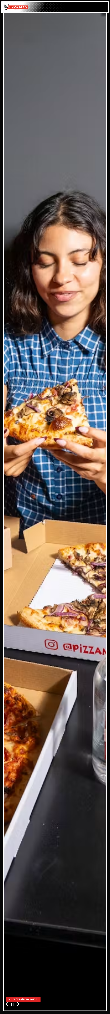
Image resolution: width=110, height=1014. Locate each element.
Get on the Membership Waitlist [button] (23, 999)
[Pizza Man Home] (16, 7)
